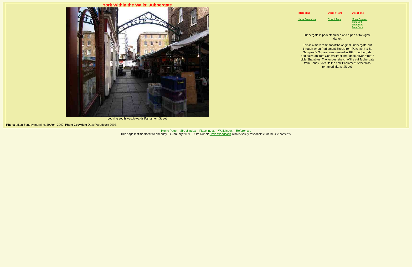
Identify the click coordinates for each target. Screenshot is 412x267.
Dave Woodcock (220, 134)
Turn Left (357, 22)
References (243, 130)
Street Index (188, 130)
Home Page (169, 130)
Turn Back (357, 27)
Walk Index (225, 130)
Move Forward (359, 19)
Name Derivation (307, 19)
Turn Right (357, 24)
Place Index (207, 130)
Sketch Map (334, 19)
